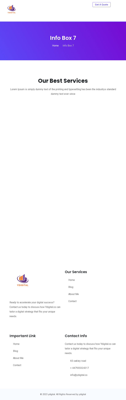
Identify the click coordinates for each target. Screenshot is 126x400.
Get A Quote (101, 4)
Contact (72, 301)
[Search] (115, 4)
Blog (70, 287)
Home (71, 280)
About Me (73, 294)
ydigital (82, 394)
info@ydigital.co (78, 375)
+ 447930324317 (79, 367)
